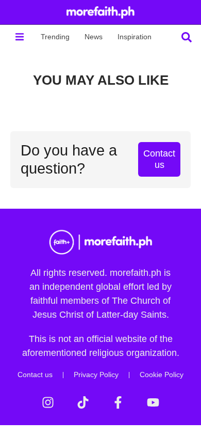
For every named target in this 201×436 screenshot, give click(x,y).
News (94, 37)
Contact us (35, 374)
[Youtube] (153, 402)
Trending (55, 37)
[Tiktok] (83, 402)
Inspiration (135, 37)
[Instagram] (48, 402)
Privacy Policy (96, 374)
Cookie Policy (161, 374)
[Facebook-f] (118, 402)
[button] (19, 37)
